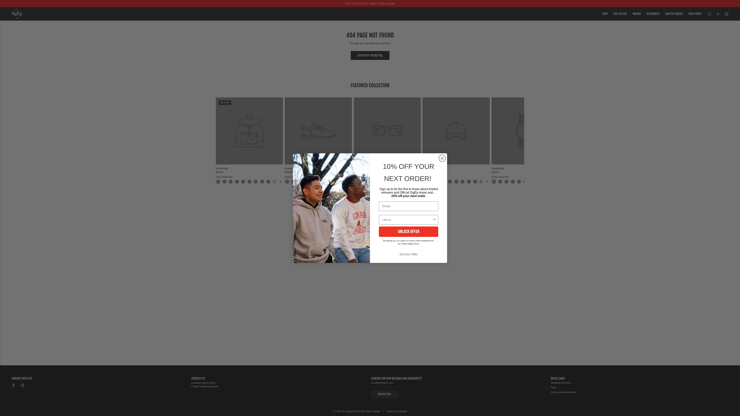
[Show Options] (434, 219)
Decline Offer (409, 254)
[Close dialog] (442, 158)
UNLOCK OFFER (408, 231)
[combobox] (407, 219)
